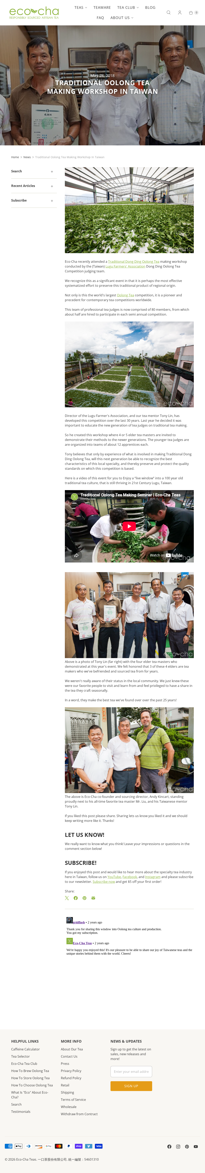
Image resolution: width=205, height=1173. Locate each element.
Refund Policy (71, 1078)
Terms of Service (73, 1099)
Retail (65, 1085)
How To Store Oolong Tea (30, 1078)
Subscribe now (104, 881)
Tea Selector (20, 1056)
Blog (150, 7)
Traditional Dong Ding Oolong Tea (133, 261)
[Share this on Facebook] (75, 898)
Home (15, 157)
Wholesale (68, 1107)
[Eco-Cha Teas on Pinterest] (187, 1146)
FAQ (100, 17)
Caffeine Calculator (25, 1049)
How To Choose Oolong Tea (32, 1085)
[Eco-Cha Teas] (33, 12)
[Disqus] (129, 965)
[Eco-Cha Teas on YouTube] (195, 1146)
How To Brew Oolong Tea (30, 1071)
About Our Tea (72, 1049)
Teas (78, 7)
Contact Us (69, 1056)
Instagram (153, 877)
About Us (120, 17)
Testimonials (20, 1111)
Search (16, 1104)
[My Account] (179, 12)
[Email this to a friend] (93, 898)
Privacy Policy (71, 1071)
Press (65, 1063)
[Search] (168, 12)
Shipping (67, 1092)
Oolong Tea (125, 295)
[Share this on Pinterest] (84, 898)
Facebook (130, 877)
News (27, 157)
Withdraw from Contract (79, 1114)
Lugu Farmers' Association (125, 266)
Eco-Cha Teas (26, 1159)
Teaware (102, 7)
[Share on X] (68, 898)
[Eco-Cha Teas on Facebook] (169, 1146)
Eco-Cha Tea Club (24, 1063)
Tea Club (126, 7)
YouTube (114, 877)
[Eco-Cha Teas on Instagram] (178, 1146)
